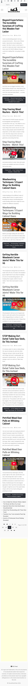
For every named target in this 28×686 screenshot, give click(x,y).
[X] (5, 1)
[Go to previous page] (7, 524)
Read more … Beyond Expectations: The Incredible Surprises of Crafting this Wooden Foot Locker (14, 100)
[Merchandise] (1, 2)
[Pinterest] (18, 1)
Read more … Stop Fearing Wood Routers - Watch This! (14, 171)
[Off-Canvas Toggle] (26, 10)
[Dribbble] (8, 1)
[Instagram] (15, 1)
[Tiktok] (21, 1)
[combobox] (12, 4)
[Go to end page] (14, 530)
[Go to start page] (4, 524)
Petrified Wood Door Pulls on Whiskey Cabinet (12, 421)
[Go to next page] (11, 530)
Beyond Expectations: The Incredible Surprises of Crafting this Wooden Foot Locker (13, 25)
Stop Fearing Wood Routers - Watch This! (13, 110)
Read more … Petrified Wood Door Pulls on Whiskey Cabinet (14, 495)
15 (5, 530)
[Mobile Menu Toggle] (2, 10)
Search (24, 5)
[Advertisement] (14, 600)
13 (13, 527)
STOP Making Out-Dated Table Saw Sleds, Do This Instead (13, 339)
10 (3, 527)
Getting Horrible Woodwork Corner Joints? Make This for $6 (12, 259)
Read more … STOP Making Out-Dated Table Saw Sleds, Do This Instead (14, 409)
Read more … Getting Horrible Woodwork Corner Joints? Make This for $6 (14, 326)
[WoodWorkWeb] (14, 9)
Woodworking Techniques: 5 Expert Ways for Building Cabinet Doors (12, 183)
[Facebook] (1, 1)
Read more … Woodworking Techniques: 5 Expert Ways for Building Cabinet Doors (14, 245)
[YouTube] (11, 1)
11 (6, 527)
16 (8, 530)
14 (16, 527)
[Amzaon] (24, 1)
